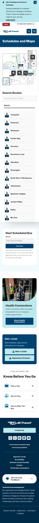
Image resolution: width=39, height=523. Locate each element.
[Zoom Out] (19, 73)
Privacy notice (9, 511)
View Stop (19, 246)
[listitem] (19, 114)
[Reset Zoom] (25, 73)
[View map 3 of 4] (22, 81)
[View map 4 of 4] (30, 81)
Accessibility (19, 460)
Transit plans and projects (19, 468)
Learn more (10, 20)
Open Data (21, 511)
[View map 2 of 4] (14, 81)
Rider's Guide (21, 351)
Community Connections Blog (19, 444)
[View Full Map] (32, 57)
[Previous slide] (5, 63)
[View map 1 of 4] (6, 81)
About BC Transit (19, 457)
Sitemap (21, 513)
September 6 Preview (21, 358)
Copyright (31, 511)
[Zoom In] (13, 73)
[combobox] (19, 241)
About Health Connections (19, 321)
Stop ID (8, 236)
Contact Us (19, 430)
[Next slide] (33, 63)
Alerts (6, 24)
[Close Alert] (35, 2)
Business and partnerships (19, 462)
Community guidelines (19, 447)
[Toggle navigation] (34, 31)
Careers (19, 465)
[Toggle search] (29, 31)
